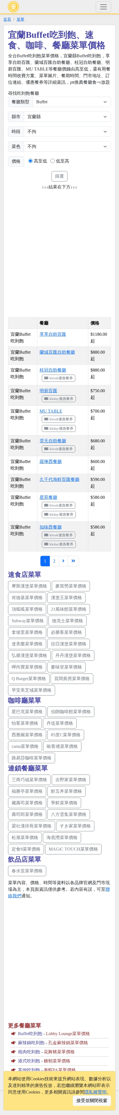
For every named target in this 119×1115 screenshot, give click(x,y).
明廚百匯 (48, 390)
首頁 (7, 19)
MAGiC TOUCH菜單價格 (73, 849)
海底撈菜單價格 (61, 837)
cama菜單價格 (25, 746)
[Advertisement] (59, 252)
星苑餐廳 (48, 497)
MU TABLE (51, 411)
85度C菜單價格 (66, 734)
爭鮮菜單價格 (64, 802)
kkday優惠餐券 (61, 399)
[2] (63, 561)
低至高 (62, 161)
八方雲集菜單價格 (68, 814)
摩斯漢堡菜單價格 (29, 586)
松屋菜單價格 (25, 837)
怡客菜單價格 (25, 723)
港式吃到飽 (29, 1061)
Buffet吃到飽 (30, 1033)
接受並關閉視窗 (91, 1100)
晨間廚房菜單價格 (72, 678)
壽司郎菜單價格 (27, 814)
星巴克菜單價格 (27, 711)
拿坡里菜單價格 (27, 632)
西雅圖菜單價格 (27, 734)
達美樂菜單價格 (27, 644)
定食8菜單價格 (26, 849)
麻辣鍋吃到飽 (31, 1042)
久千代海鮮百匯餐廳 (59, 479)
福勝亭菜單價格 (27, 791)
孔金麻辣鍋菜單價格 (68, 1042)
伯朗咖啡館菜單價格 (71, 711)
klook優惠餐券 (61, 378)
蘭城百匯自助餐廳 (57, 352)
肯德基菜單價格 (27, 597)
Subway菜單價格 (28, 620)
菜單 (20, 19)
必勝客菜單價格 (66, 632)
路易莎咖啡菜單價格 (31, 758)
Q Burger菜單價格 (29, 678)
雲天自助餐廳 (53, 441)
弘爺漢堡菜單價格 (29, 655)
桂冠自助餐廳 (53, 370)
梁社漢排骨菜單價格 (31, 826)
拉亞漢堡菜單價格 (68, 644)
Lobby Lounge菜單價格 (68, 1033)
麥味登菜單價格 (66, 667)
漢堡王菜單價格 (66, 597)
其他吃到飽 (29, 1070)
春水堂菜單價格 (27, 870)
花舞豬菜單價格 (59, 1051)
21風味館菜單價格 (68, 609)
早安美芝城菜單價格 (31, 690)
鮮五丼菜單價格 (66, 791)
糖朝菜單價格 (57, 1061)
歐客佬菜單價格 (62, 746)
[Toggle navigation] (103, 6)
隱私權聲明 (95, 1092)
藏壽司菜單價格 (27, 802)
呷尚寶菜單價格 (27, 667)
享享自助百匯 (53, 334)
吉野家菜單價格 (70, 779)
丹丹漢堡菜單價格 (73, 655)
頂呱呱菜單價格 (27, 609)
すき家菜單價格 (75, 826)
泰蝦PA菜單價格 (60, 1070)
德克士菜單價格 (67, 620)
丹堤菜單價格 (59, 723)
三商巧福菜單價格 (29, 779)
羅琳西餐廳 (51, 461)
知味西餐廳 (51, 527)
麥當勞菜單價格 (70, 586)
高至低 (40, 161)
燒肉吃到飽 (29, 1051)
